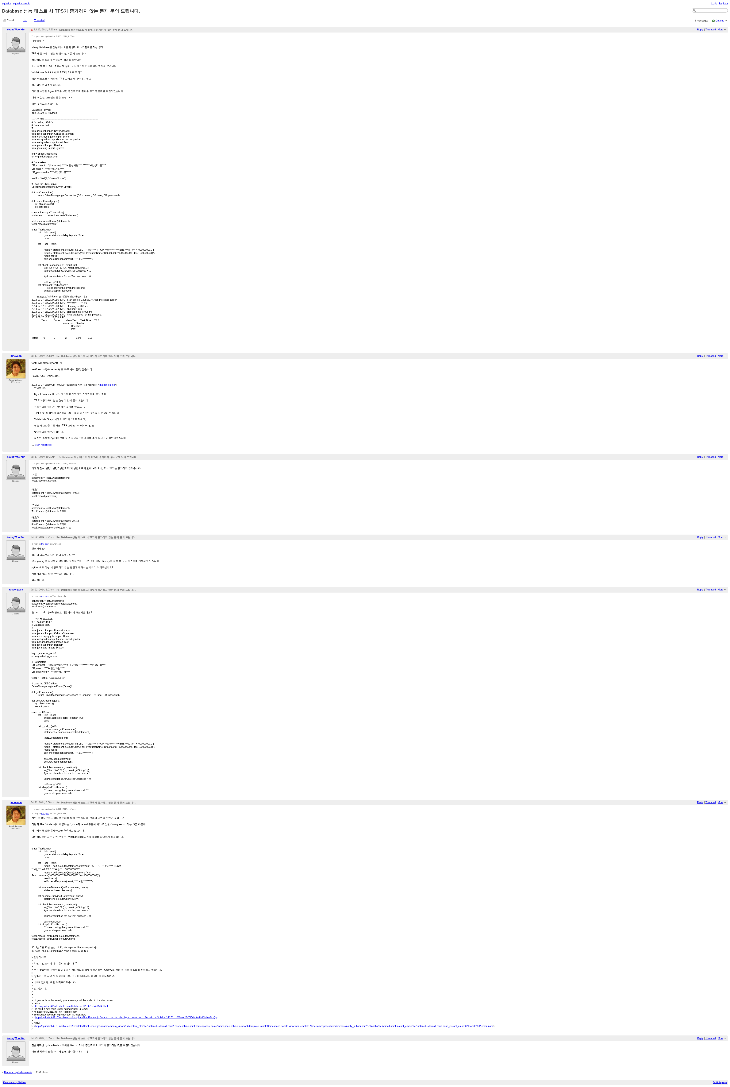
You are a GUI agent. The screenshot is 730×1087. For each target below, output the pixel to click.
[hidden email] (107, 384)
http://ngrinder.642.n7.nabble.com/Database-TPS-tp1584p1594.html (71, 1006)
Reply (700, 29)
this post (45, 544)
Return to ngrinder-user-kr (18, 1072)
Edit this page (720, 1082)
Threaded (39, 20)
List (25, 20)
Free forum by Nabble (14, 1082)
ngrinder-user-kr (21, 3)
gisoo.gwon (16, 589)
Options (720, 20)
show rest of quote (43, 445)
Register (723, 3)
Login (714, 3)
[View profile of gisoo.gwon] (16, 610)
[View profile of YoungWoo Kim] (16, 50)
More (720, 29)
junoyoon (16, 355)
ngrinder (6, 3)
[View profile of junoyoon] (16, 376)
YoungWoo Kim (16, 29)
